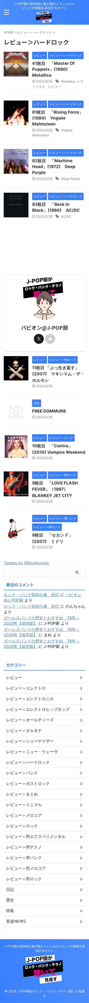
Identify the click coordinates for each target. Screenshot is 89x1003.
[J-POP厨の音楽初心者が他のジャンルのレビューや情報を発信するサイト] (44, 18)
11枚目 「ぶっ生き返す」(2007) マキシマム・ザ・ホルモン (58, 374)
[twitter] (39, 339)
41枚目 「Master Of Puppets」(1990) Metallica (53, 69)
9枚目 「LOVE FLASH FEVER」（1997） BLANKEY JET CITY (55, 489)
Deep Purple (70, 179)
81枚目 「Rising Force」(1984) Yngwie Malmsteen (57, 118)
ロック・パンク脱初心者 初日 (31, 594)
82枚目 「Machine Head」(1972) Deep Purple (53, 166)
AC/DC (66, 216)
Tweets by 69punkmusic (26, 562)
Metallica (68, 81)
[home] (50, 339)
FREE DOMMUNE (49, 411)
